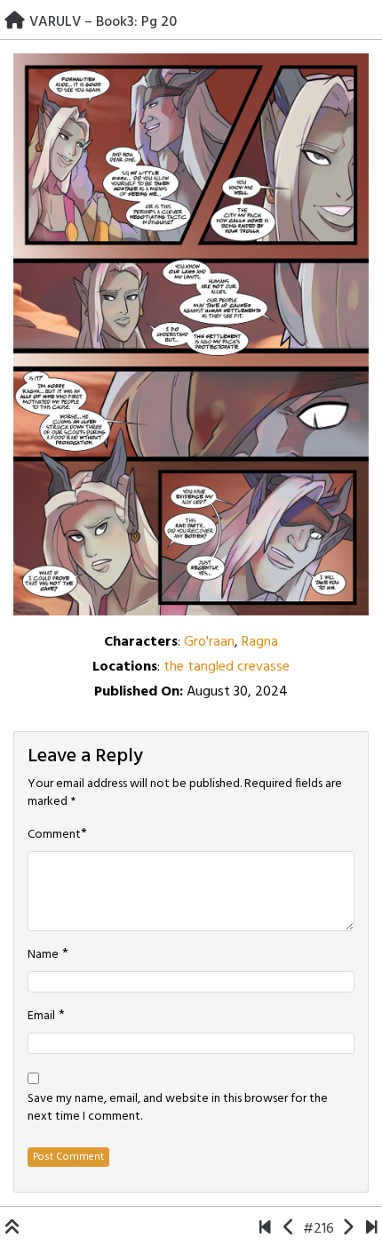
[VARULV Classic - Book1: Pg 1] (265, 1229)
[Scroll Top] (12, 1229)
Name (43, 955)
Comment (54, 835)
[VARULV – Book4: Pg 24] (372, 1229)
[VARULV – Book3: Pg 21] (348, 1229)
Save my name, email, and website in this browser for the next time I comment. (178, 1108)
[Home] (14, 22)
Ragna (260, 642)
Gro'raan (209, 642)
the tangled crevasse (226, 667)
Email (41, 1016)
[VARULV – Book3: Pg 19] (289, 1229)
